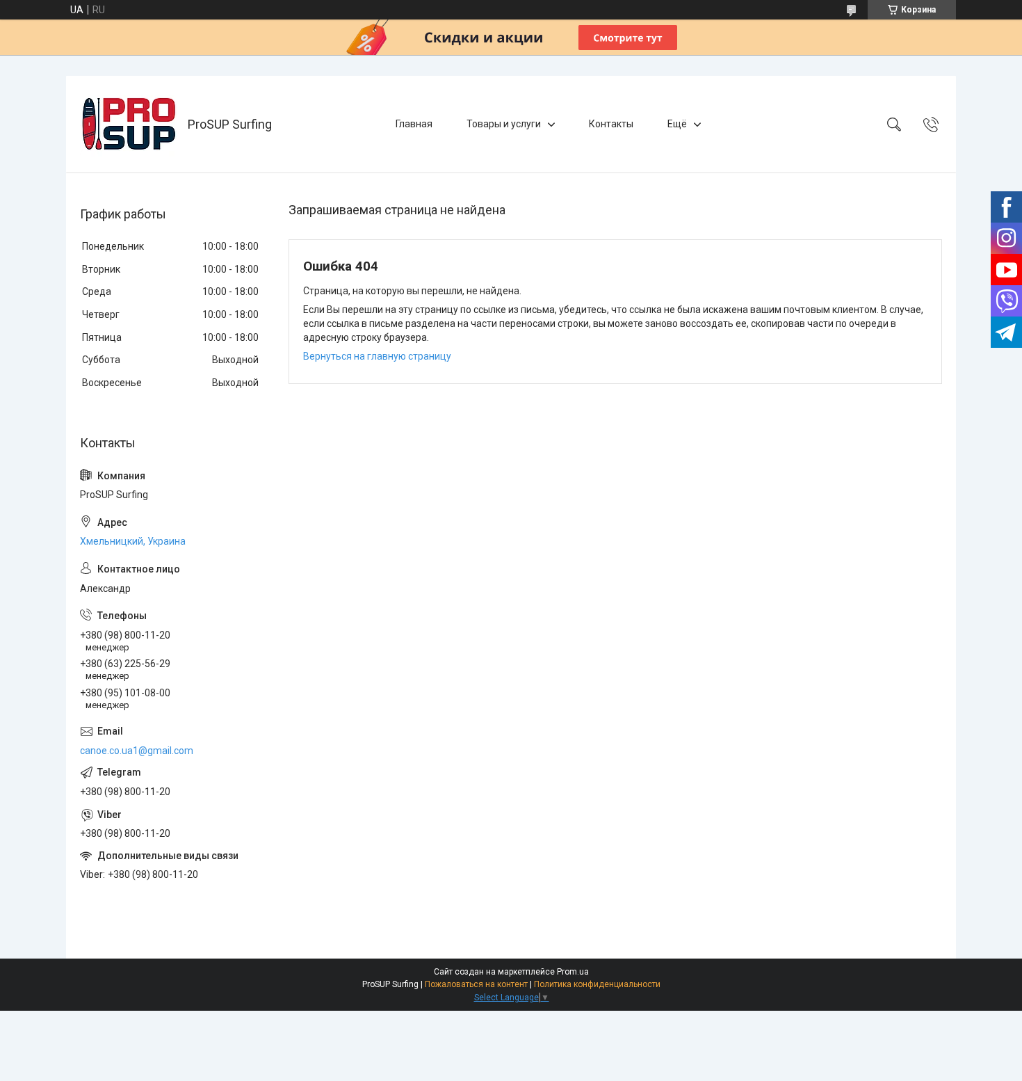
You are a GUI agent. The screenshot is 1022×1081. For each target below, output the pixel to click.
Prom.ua (573, 972)
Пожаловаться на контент (476, 984)
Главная (414, 123)
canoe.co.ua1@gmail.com (136, 750)
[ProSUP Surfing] (128, 124)
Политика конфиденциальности (597, 984)
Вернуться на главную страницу (377, 356)
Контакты (611, 123)
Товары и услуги (504, 123)
